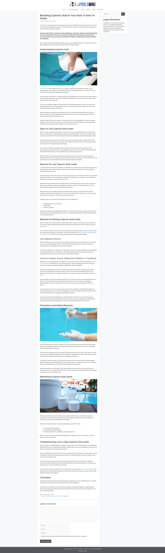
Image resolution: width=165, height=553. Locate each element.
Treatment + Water (49, 494)
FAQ (83, 9)
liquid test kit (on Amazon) (85, 232)
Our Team (100, 9)
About (94, 9)
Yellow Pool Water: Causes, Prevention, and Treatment (55, 496)
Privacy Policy (86, 548)
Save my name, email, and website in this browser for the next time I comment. (64, 536)
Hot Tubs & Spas (73, 9)
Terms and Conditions (96, 548)
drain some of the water (87, 469)
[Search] (123, 14)
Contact (88, 9)
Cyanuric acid (44, 88)
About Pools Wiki (68, 548)
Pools (63, 9)
